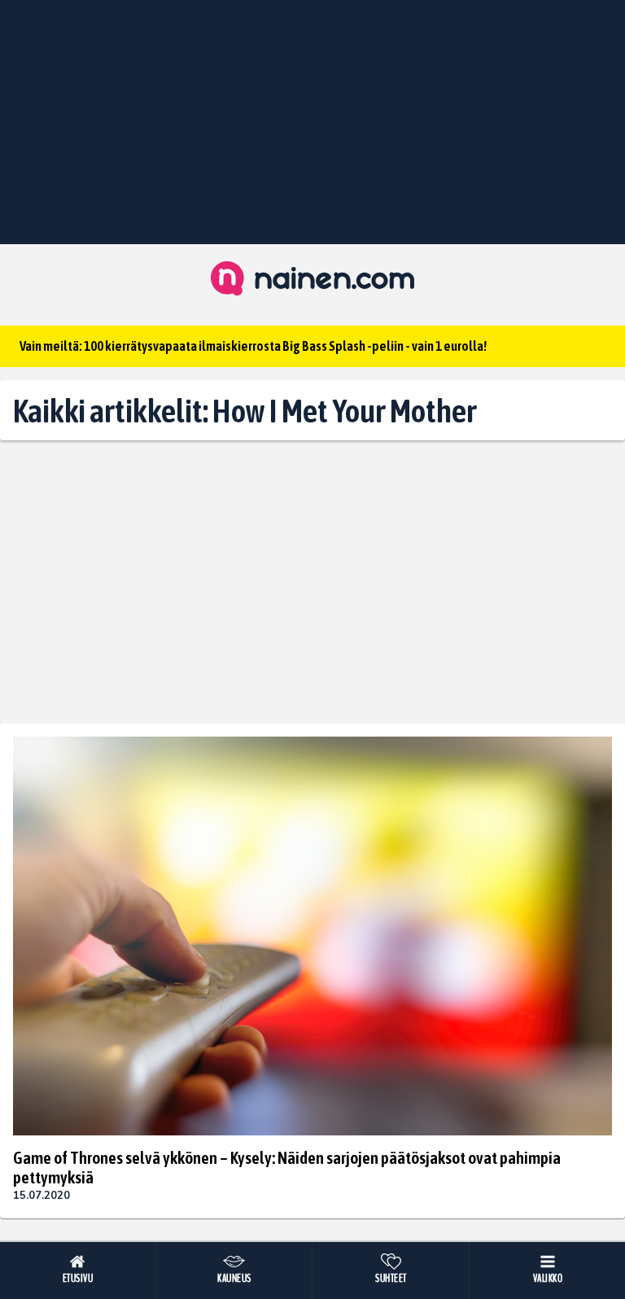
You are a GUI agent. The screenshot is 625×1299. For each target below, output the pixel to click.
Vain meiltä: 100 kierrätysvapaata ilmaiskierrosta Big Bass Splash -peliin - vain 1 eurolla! (253, 346)
